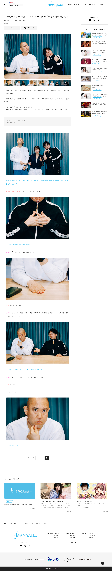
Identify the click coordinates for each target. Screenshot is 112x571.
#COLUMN (84, 4)
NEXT (41, 458)
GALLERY (73, 535)
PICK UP (56, 533)
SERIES (56, 538)
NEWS (72, 533)
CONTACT (92, 535)
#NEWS (70, 4)
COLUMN (73, 538)
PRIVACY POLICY (94, 540)
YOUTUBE (73, 542)
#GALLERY (76, 4)
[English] (12, 2)
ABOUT (91, 533)
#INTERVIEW (92, 4)
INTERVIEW (73, 540)
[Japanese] (14, 2)
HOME (5, 524)
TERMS (91, 538)
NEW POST (13, 524)
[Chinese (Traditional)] (10, 2)
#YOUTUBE (100, 4)
